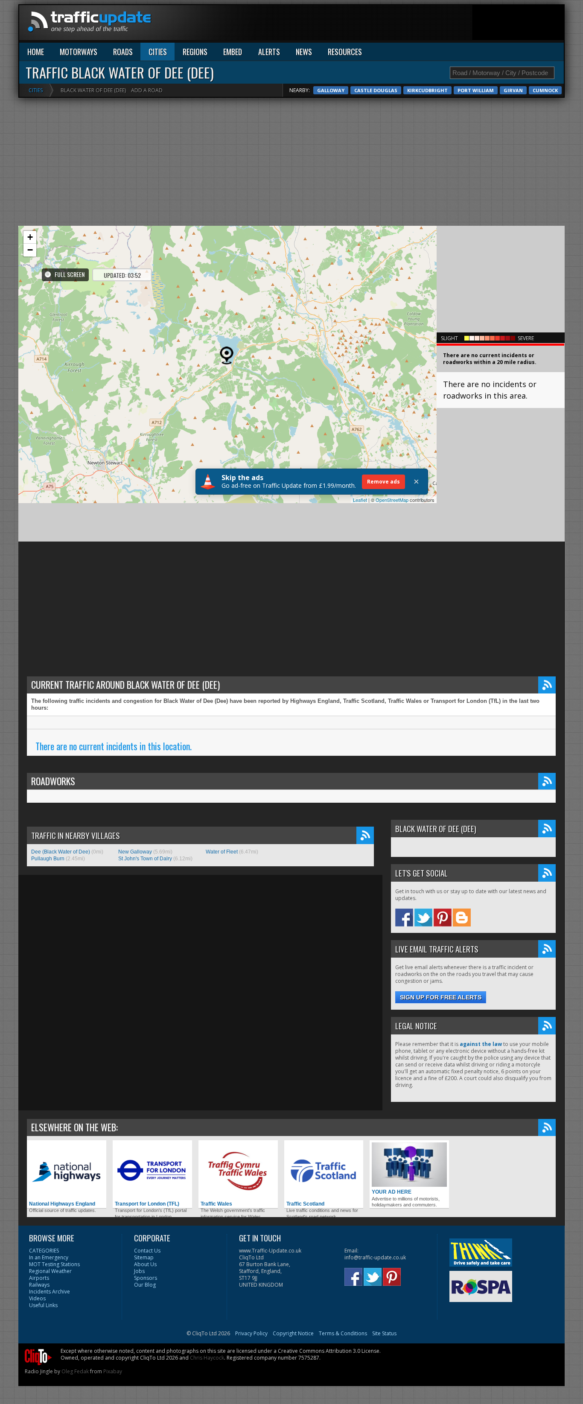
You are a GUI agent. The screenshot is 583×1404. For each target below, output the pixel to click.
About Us (145, 1264)
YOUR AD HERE (391, 1192)
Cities (36, 90)
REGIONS (195, 51)
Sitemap (144, 1257)
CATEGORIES (44, 1250)
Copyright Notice (293, 1333)
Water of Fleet (222, 852)
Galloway (330, 90)
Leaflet (360, 499)
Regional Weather (50, 1271)
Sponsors (145, 1278)
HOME (35, 51)
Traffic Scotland (305, 1204)
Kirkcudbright (427, 90)
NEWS (304, 51)
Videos (37, 1298)
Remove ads (383, 481)
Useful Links (43, 1305)
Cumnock (545, 90)
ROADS (123, 51)
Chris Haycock (207, 1357)
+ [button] (30, 237)
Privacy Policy (251, 1333)
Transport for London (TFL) (147, 1204)
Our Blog (145, 1284)
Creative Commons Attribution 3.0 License (328, 1350)
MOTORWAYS (78, 51)
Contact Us (147, 1250)
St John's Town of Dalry (145, 859)
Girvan (513, 90)
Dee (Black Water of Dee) (60, 852)
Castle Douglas (375, 90)
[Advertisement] (408, 24)
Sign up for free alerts (440, 997)
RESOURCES (345, 51)
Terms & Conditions (343, 1333)
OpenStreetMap (392, 499)
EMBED (232, 51)
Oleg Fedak (75, 1371)
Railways (39, 1284)
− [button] (30, 250)
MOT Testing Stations (54, 1264)
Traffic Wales (216, 1204)
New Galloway (135, 852)
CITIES (158, 51)
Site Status (384, 1333)
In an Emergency (48, 1257)
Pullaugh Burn (47, 859)
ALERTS (269, 51)
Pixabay (112, 1371)
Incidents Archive (49, 1291)
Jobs (139, 1271)
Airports (39, 1278)
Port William (476, 90)
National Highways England (62, 1204)
